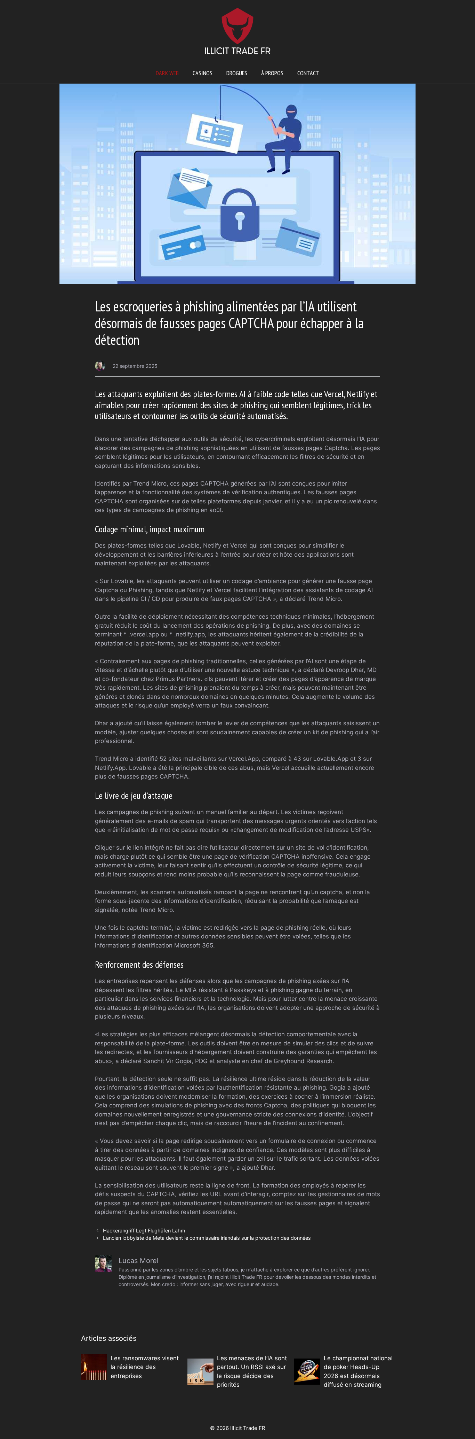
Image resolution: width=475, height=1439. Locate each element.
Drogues (236, 73)
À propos (272, 73)
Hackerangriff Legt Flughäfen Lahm (144, 1230)
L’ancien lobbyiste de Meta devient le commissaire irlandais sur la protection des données (207, 1238)
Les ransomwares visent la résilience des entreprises (145, 1367)
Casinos (202, 73)
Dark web (167, 73)
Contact (308, 73)
